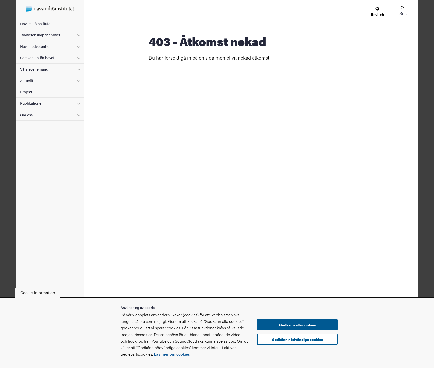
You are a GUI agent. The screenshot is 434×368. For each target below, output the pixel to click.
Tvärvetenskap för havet (40, 35)
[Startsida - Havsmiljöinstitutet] (50, 9)
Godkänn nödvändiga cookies (297, 339)
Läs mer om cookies (172, 354)
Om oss (26, 114)
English (377, 14)
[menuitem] (377, 12)
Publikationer (31, 103)
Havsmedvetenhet (35, 46)
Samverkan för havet (37, 57)
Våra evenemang (34, 69)
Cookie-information (37, 293)
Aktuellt (26, 80)
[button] (403, 11)
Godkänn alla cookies (297, 324)
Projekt (26, 91)
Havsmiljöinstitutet (36, 23)
